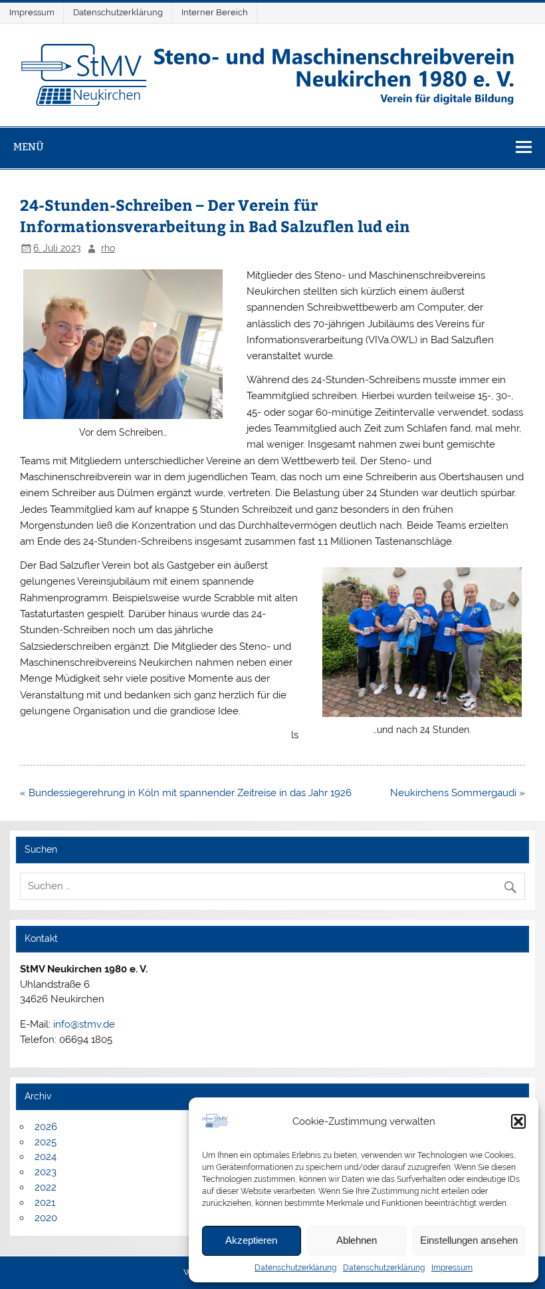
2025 (45, 1142)
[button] (518, 1121)
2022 (45, 1187)
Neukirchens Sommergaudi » (457, 793)
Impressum (452, 1267)
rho (108, 248)
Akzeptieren (251, 1240)
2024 (45, 1157)
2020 (46, 1218)
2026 (46, 1127)
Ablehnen (356, 1240)
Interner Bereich (214, 12)
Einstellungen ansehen (469, 1240)
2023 (45, 1172)
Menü (28, 146)
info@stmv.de (84, 1024)
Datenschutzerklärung (295, 1267)
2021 (45, 1203)
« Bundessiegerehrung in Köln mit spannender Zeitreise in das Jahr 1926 (186, 793)
